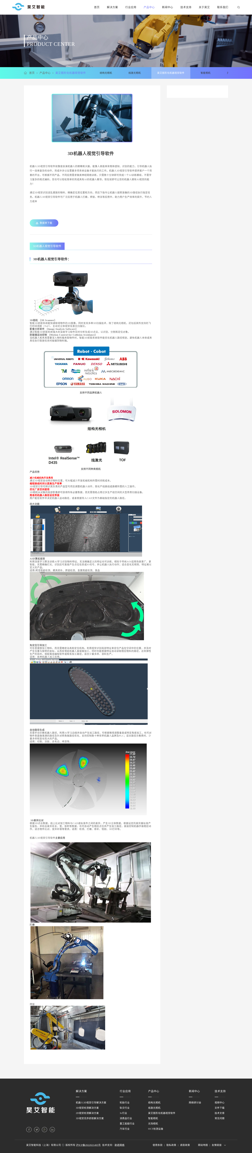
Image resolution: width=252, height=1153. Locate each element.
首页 (97, 7)
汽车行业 (125, 1129)
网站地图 (203, 1145)
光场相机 (153, 1123)
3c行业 (123, 1113)
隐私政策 (171, 1145)
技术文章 (220, 1113)
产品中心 (149, 7)
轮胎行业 (125, 1102)
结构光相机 (154, 1102)
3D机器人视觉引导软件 (47, 246)
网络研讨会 (195, 1102)
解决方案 (112, 7)
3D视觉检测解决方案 (87, 1108)
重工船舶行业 (127, 1123)
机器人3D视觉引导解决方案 (91, 1102)
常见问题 (220, 1118)
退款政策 (185, 1145)
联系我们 (222, 7)
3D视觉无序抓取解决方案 (90, 1118)
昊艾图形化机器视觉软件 (70, 73)
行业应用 (130, 7)
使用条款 (158, 1145)
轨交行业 (125, 1108)
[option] (92, 118)
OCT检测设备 (155, 1129)
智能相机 (153, 1118)
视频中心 (220, 1102)
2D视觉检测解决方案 (87, 1113)
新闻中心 (167, 7)
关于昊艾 (204, 7)
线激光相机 (154, 1108)
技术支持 (185, 7)
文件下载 (220, 1108)
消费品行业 (126, 1118)
